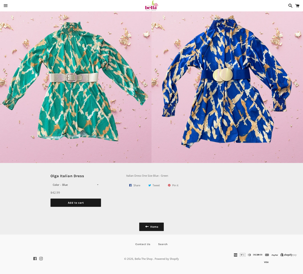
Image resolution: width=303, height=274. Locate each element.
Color (56, 184)
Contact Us (142, 244)
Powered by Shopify (167, 258)
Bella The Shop (144, 258)
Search (163, 244)
